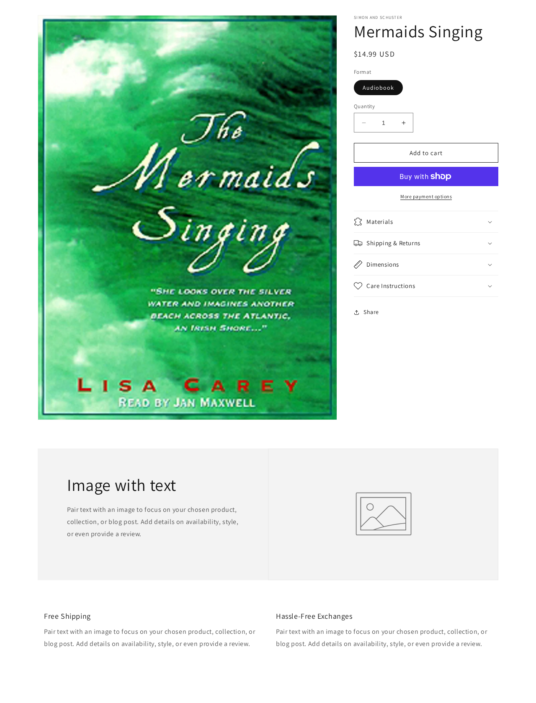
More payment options (426, 196)
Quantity (364, 106)
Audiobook (378, 87)
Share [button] (371, 312)
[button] (426, 221)
